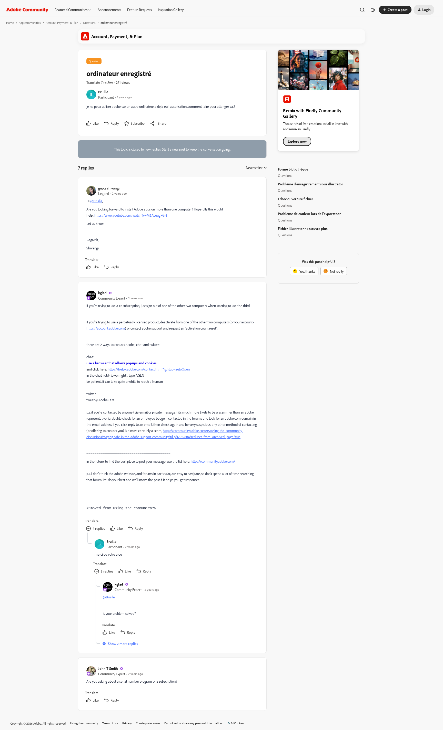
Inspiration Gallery (171, 9)
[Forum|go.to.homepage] (27, 10)
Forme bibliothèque (293, 169)
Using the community (84, 723)
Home (10, 23)
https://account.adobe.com (105, 328)
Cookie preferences (148, 723)
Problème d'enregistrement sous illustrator (310, 184)
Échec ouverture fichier (295, 199)
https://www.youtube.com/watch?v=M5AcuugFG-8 (130, 215)
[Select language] (373, 10)
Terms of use (110, 723)
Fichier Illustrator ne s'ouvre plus (303, 228)
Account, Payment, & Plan (62, 23)
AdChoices (237, 723)
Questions (89, 23)
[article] (172, 228)
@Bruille (96, 201)
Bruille (103, 92)
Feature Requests (139, 9)
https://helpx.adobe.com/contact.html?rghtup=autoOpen (149, 369)
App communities (30, 23)
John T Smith (108, 668)
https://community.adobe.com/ (213, 461)
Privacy (127, 723)
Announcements (109, 9)
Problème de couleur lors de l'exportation (309, 213)
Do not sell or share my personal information (193, 723)
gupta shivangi (108, 188)
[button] (395, 10)
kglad (102, 293)
